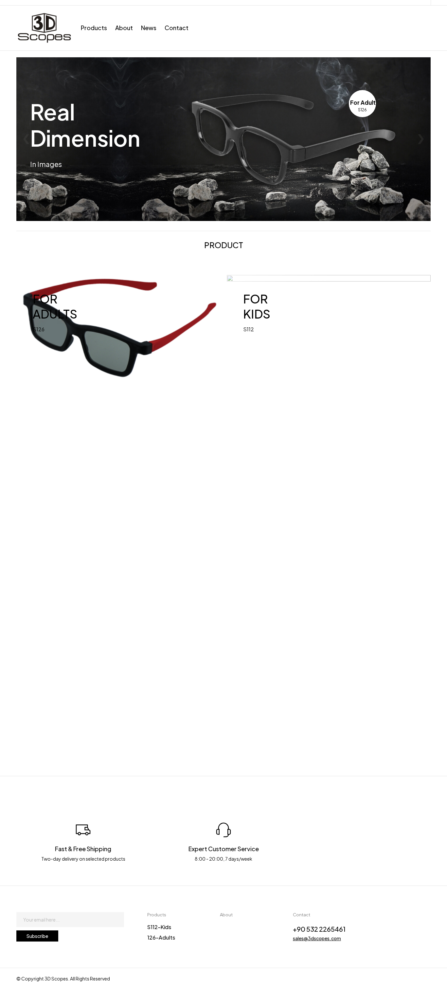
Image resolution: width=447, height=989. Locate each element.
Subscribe (37, 936)
